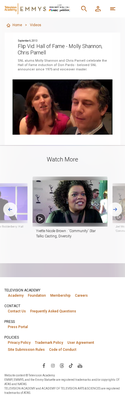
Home (17, 25)
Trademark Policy (49, 343)
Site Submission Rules (26, 350)
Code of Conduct (62, 350)
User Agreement (80, 343)
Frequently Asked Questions (53, 311)
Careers (81, 295)
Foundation (37, 295)
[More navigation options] (113, 9)
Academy (16, 295)
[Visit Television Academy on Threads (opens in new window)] (62, 365)
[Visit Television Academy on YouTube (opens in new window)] (80, 365)
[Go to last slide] (10, 209)
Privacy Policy (19, 343)
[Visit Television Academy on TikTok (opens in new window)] (71, 365)
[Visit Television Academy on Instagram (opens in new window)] (53, 365)
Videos (35, 25)
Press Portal (18, 327)
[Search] (84, 9)
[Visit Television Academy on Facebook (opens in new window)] (44, 365)
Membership (60, 295)
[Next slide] (115, 209)
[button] (70, 202)
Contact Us (17, 311)
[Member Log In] (98, 9)
